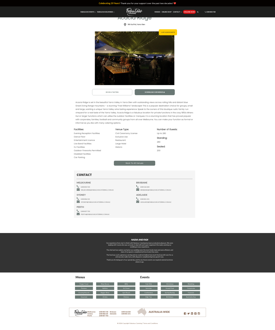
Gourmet (84, 297)
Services (149, 288)
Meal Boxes (105, 284)
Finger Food (84, 284)
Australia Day (191, 297)
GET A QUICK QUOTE (168, 32)
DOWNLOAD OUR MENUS (154, 92)
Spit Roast (126, 293)
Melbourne (91, 312)
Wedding (191, 284)
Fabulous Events (87, 12)
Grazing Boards (84, 293)
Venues (157, 12)
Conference (148, 293)
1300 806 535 (85, 199)
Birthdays (169, 297)
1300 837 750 (85, 211)
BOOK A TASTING (112, 92)
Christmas (169, 284)
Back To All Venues (134, 163)
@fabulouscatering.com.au (97, 190)
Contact (177, 12)
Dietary (126, 297)
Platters (84, 288)
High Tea (148, 297)
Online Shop (167, 12)
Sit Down (126, 288)
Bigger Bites (105, 293)
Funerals (191, 293)
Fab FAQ (149, 284)
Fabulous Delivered (105, 12)
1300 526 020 (144, 187)
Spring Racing (170, 293)
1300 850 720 (210, 12)
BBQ (126, 284)
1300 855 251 (144, 199)
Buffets (105, 288)
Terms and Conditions (150, 323)
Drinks (105, 297)
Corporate (191, 288)
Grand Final (170, 288)
